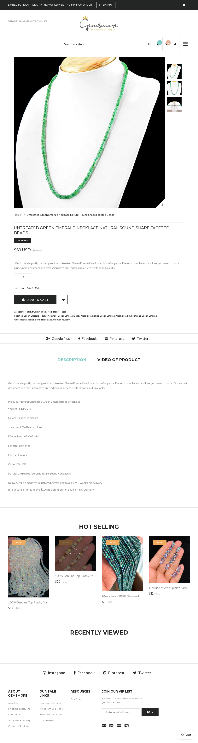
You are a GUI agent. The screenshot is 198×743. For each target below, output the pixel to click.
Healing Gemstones (35, 311)
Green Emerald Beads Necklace (74, 315)
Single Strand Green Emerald (142, 315)
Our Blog (76, 699)
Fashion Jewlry (48, 315)
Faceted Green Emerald (26, 315)
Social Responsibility (19, 720)
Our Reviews (46, 720)
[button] (149, 44)
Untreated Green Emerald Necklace (33, 319)
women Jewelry (61, 319)
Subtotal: (19, 288)
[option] (89, 132)
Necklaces (53, 311)
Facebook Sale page (50, 702)
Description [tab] (71, 359)
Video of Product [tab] (118, 359)
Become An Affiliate (50, 714)
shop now (105, 5)
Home (17, 214)
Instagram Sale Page (51, 708)
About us (13, 702)
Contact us (14, 714)
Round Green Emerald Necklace (109, 315)
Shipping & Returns (19, 708)
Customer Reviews (18, 726)
